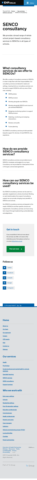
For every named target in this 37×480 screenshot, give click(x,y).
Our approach (7, 332)
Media (18, 448)
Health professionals (9, 416)
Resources (12, 448)
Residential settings (8, 402)
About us (5, 325)
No (20, 305)
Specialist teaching (8, 374)
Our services (9, 356)
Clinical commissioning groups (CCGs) (14, 429)
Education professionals (10, 409)
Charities (5, 436)
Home (6, 319)
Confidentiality (7, 450)
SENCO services (7, 12)
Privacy (14, 450)
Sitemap (5, 349)
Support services (8, 384)
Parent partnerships (8, 439)
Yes (18, 305)
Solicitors (5, 426)
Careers (5, 335)
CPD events (6, 339)
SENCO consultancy (21, 12)
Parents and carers (8, 419)
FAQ (4, 342)
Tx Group (12, 465)
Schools (5, 399)
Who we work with (12, 390)
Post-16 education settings (10, 406)
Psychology (6, 365)
